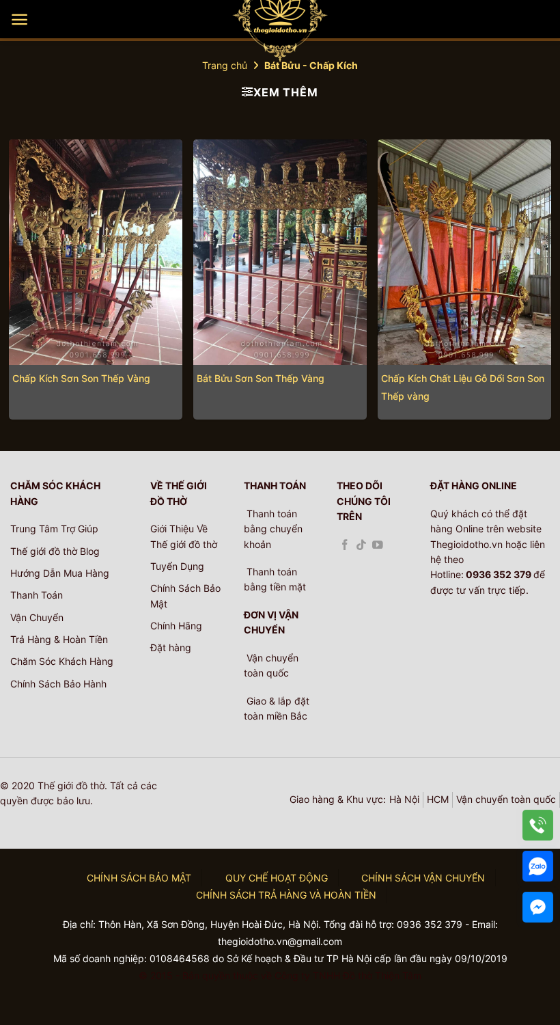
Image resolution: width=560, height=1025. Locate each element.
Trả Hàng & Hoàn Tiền (59, 639)
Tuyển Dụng (177, 566)
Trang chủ (224, 65)
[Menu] (19, 19)
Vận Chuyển (37, 617)
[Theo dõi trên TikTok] (361, 545)
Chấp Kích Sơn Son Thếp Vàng (81, 378)
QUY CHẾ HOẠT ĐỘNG (276, 878)
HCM (438, 799)
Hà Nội (404, 799)
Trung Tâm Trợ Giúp (54, 528)
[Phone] (537, 825)
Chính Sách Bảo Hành (58, 683)
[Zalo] (537, 866)
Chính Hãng (176, 625)
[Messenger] (537, 907)
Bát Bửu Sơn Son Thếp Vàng (260, 378)
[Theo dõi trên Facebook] (344, 545)
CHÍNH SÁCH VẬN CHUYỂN (423, 878)
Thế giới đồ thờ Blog (55, 551)
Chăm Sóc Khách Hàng (61, 661)
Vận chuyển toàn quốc (506, 799)
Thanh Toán (36, 595)
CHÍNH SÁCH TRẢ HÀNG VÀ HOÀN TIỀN (286, 895)
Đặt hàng (170, 647)
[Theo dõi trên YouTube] (377, 545)
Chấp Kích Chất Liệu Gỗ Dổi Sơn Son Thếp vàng (462, 387)
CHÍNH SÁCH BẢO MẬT (139, 878)
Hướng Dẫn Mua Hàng (59, 573)
